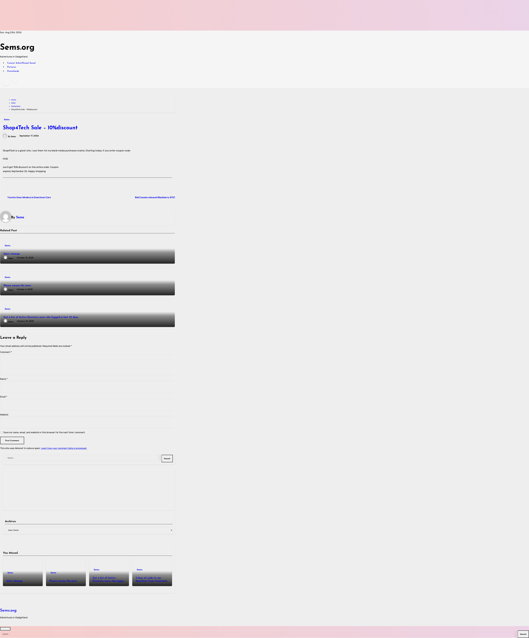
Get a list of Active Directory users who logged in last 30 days (41, 317)
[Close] (5, 628)
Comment (6, 352)
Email (3, 396)
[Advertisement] (83, 15)
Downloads (13, 71)
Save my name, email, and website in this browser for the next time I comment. (44, 432)
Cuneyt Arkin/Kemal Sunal (21, 63)
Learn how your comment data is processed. (64, 448)
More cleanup (12, 254)
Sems (7, 119)
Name (4, 379)
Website (4, 414)
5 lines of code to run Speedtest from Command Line (151, 581)
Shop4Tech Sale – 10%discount (40, 128)
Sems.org (17, 48)
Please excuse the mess (17, 285)
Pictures (11, 67)
